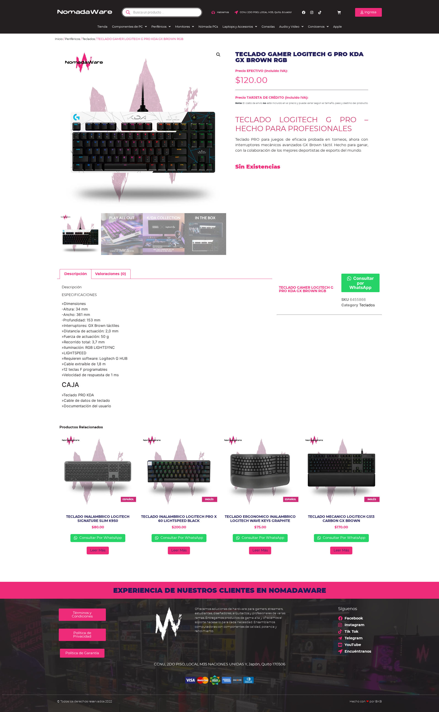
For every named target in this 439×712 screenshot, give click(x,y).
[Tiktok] (319, 12)
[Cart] (339, 12)
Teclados (88, 39)
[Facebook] (303, 12)
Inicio (59, 39)
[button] (218, 54)
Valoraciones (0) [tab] (110, 274)
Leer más (97, 550)
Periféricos (72, 39)
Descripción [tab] (75, 274)
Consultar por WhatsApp (361, 283)
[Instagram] (311, 12)
